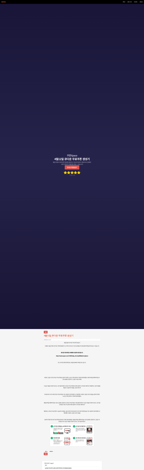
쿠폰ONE (135, 2)
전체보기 (141, 2)
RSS (46, 465)
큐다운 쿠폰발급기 (72, 167)
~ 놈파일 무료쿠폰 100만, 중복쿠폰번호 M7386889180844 (57, 468)
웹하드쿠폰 (130, 2)
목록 (46, 332)
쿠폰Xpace (3, 2)
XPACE (124, 2)
